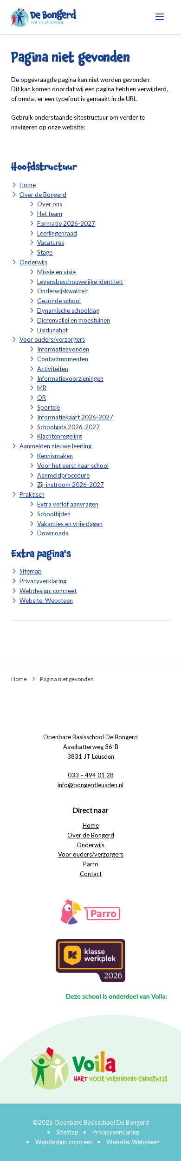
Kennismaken (55, 455)
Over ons (49, 204)
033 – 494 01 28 (91, 775)
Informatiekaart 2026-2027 (75, 417)
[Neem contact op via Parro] (90, 910)
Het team (49, 213)
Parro (90, 864)
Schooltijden (54, 514)
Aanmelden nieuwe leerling (55, 446)
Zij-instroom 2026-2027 (70, 484)
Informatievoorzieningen (70, 378)
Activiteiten (52, 368)
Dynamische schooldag (68, 310)
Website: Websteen (46, 600)
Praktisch (32, 494)
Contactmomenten (62, 359)
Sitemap (30, 571)
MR (41, 388)
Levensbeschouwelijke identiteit (80, 281)
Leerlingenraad (57, 233)
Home (27, 185)
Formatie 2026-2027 (66, 223)
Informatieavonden (63, 349)
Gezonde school (59, 300)
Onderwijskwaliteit (62, 291)
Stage (44, 252)
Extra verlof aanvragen (67, 504)
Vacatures (50, 242)
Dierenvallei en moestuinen (73, 320)
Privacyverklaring (42, 581)
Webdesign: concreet (48, 590)
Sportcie (48, 407)
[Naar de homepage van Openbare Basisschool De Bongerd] (43, 17)
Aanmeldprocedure (63, 475)
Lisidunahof (52, 330)
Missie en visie (56, 272)
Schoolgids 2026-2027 (68, 427)
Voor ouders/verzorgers (52, 339)
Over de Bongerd (42, 194)
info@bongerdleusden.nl (90, 785)
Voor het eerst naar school (73, 465)
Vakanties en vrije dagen (70, 523)
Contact (91, 874)
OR (41, 397)
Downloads (52, 533)
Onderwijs (33, 262)
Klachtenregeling (59, 436)
